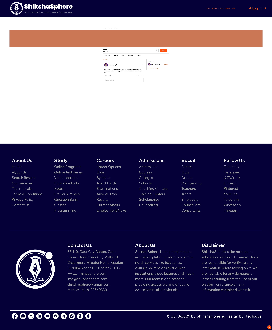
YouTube (231, 194)
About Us (19, 172)
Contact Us (20, 205)
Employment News (112, 210)
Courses (145, 172)
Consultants (191, 210)
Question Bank (66, 199)
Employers (189, 199)
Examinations (107, 188)
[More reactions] (110, 76)
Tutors (186, 194)
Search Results (23, 177)
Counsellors (190, 205)
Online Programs (67, 167)
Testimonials (22, 188)
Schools (145, 183)
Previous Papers (67, 194)
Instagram (232, 172)
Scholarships (149, 199)
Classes (60, 205)
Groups (187, 177)
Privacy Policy (23, 199)
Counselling (148, 205)
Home (17, 167)
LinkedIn (230, 183)
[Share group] (168, 50)
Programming (65, 210)
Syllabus (103, 177)
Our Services (22, 183)
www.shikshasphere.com (86, 273)
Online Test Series (68, 172)
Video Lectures (66, 177)
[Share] (143, 64)
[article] (124, 73)
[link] (107, 55)
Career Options (109, 167)
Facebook (231, 167)
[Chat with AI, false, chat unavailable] (269, 327)
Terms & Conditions (27, 194)
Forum (186, 167)
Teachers (188, 188)
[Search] (156, 50)
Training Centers (152, 194)
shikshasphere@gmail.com (88, 284)
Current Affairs (108, 205)
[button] (215, 8)
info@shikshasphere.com (87, 279)
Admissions (148, 167)
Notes (59, 188)
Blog (185, 172)
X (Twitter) (232, 177)
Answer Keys (107, 194)
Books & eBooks (66, 183)
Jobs (101, 172)
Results (102, 199)
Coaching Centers (153, 188)
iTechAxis (253, 316)
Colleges (146, 177)
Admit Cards (106, 183)
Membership (191, 183)
